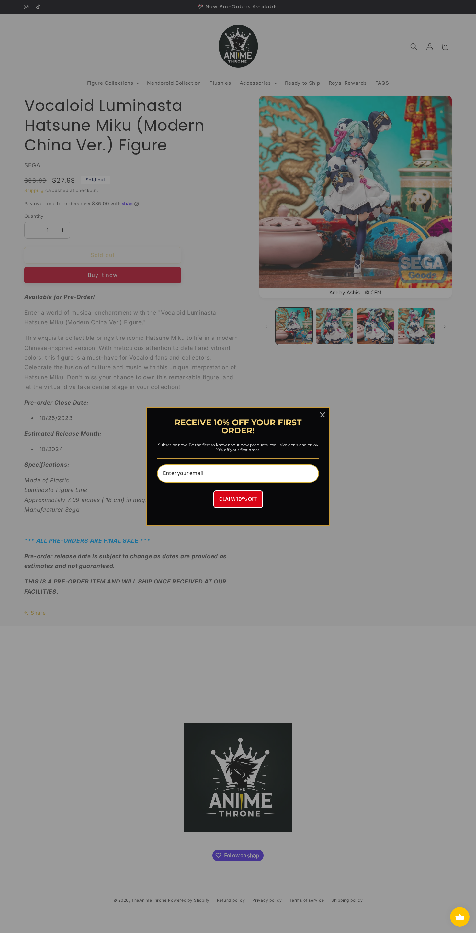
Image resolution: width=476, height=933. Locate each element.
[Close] (322, 415)
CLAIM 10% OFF (238, 499)
